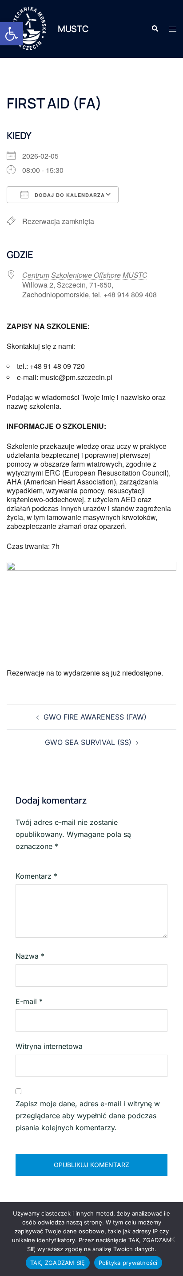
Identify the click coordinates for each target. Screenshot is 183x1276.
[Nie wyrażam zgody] (171, 1239)
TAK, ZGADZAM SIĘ (57, 1262)
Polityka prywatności (128, 1262)
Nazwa (30, 956)
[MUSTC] (29, 29)
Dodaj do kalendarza (69, 195)
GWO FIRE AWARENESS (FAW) (95, 716)
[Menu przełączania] (172, 29)
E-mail (29, 1001)
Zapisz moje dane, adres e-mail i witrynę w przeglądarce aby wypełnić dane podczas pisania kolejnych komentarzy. (88, 1115)
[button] (11, 33)
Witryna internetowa (49, 1046)
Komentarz (36, 876)
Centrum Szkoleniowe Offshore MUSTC (84, 275)
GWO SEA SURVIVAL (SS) (88, 742)
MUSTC (73, 29)
